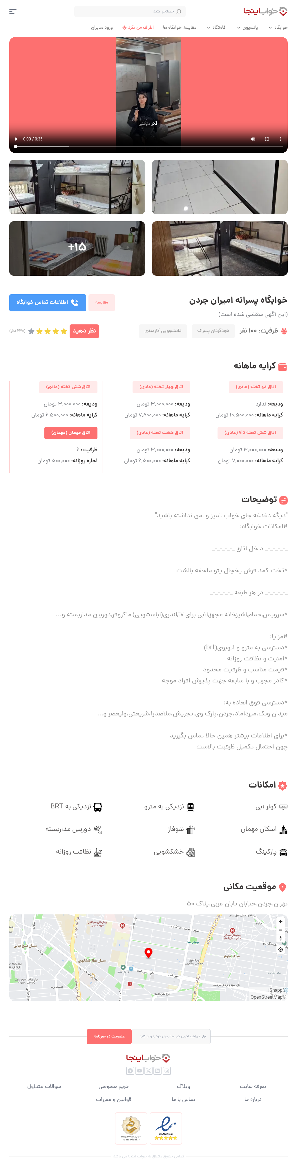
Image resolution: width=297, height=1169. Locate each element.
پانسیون (250, 27)
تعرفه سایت (253, 1087)
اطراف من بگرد (141, 27)
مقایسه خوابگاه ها (179, 27)
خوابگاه (281, 27)
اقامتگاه (220, 27)
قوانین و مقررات (113, 1100)
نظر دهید (84, 331)
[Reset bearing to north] (280, 938)
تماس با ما (183, 1100)
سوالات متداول (44, 1087)
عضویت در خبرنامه (109, 1036)
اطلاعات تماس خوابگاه (42, 302)
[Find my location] (280, 949)
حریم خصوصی (114, 1087)
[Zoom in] (280, 921)
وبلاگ (183, 1087)
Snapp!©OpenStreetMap (268, 994)
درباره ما (253, 1100)
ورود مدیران (102, 27)
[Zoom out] (280, 930)
